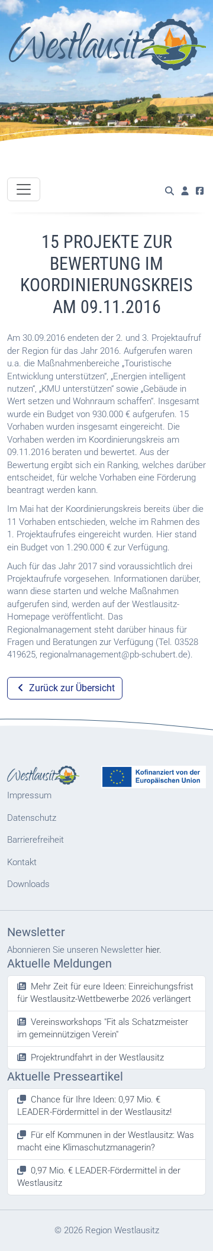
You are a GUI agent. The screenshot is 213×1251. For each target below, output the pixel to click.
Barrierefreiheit (35, 839)
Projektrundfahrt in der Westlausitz (97, 1057)
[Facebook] (199, 191)
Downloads (28, 884)
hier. (154, 949)
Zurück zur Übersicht (71, 688)
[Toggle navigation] (23, 189)
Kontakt (22, 862)
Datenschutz (31, 817)
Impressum (29, 795)
